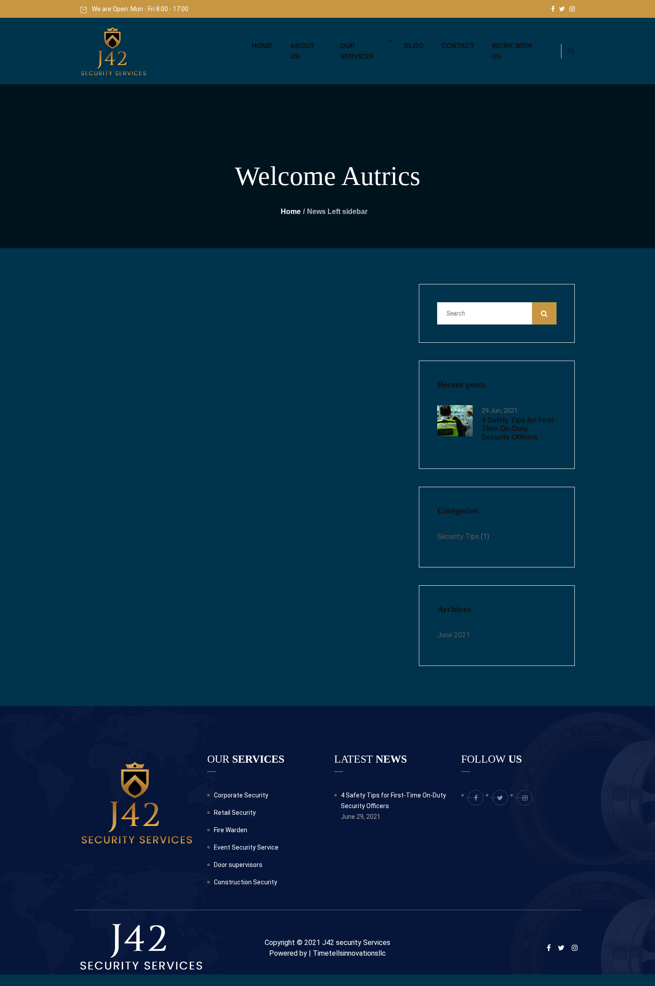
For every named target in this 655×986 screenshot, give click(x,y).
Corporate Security (241, 795)
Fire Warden (230, 830)
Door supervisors (238, 864)
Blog (414, 45)
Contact (458, 45)
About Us (302, 51)
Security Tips (458, 536)
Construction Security (245, 882)
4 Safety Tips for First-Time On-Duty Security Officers (519, 428)
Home (262, 45)
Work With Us (512, 51)
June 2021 (453, 635)
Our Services (357, 51)
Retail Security (235, 812)
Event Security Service (246, 847)
